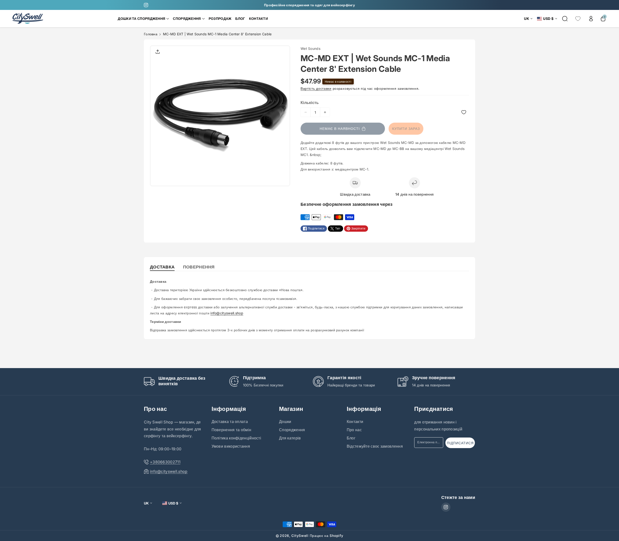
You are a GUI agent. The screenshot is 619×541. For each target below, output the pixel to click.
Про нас (155, 408)
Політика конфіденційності (236, 438)
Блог (351, 438)
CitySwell (299, 536)
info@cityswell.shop (226, 313)
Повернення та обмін (231, 429)
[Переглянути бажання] (578, 18)
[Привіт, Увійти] (591, 19)
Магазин (291, 408)
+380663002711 (165, 461)
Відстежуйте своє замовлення (375, 446)
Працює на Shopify (326, 536)
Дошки (285, 421)
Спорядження (292, 429)
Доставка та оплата (230, 421)
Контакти (355, 421)
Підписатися (460, 443)
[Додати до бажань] (401, 112)
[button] (143, 19)
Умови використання (231, 446)
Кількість (310, 102)
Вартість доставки (316, 88)
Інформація (229, 408)
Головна (150, 34)
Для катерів (290, 438)
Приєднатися (433, 408)
